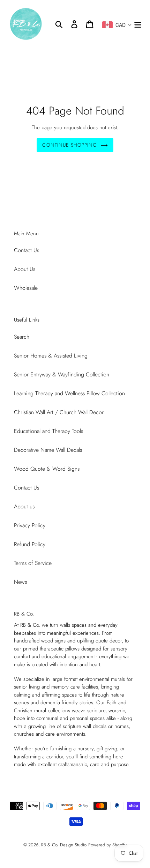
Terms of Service (33, 563)
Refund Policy (29, 544)
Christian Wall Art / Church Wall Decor (59, 412)
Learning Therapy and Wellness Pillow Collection (69, 393)
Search (21, 337)
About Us (24, 269)
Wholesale (26, 288)
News (20, 582)
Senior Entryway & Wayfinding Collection (61, 374)
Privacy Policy (29, 525)
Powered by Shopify (107, 844)
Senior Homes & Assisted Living (51, 356)
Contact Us (26, 250)
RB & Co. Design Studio (64, 844)
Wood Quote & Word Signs (47, 469)
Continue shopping (69, 144)
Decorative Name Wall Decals (48, 450)
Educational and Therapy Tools (48, 431)
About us (24, 506)
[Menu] (137, 24)
